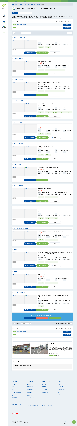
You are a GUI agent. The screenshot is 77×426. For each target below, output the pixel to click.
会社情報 (30, 417)
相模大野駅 (15, 367)
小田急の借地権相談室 (30, 398)
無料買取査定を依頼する (30, 387)
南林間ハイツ (17, 249)
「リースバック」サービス (30, 397)
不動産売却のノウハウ (30, 395)
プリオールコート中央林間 (19, 37)
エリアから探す (44, 389)
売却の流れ (28, 394)
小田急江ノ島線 (38, 4)
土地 (29, 12)
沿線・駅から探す (44, 387)
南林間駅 (27, 367)
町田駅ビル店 (67, 404)
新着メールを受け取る (68, 21)
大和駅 (34, 367)
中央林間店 (45, 405)
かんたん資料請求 (43, 317)
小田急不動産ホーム (44, 417)
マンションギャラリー (61, 389)
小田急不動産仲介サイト (15, 4)
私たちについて (60, 384)
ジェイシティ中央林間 (18, 143)
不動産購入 (21, 4)
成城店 (44, 404)
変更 (67, 24)
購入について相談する (15, 394)
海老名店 (38, 405)
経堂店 (41, 404)
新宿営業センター (36, 404)
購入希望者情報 (29, 392)
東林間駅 (19, 367)
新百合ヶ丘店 (47, 404)
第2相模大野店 (34, 405)
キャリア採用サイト (60, 386)
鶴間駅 (31, 367)
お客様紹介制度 (60, 387)
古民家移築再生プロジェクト (16, 398)
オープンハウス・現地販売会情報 (16, 392)
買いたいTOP (14, 384)
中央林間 (24, 24)
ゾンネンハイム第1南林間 (19, 292)
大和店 (49, 405)
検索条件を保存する (59, 21)
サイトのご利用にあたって (15, 417)
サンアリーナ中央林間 (18, 100)
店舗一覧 (59, 392)
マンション (25, 4)
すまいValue (51, 417)
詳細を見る (55, 52)
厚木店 (42, 405)
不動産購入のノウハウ (15, 397)
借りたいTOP (44, 384)
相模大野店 (30, 405)
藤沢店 (51, 405)
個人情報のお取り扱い (23, 417)
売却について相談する (30, 389)
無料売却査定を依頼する (30, 386)
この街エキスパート (60, 394)
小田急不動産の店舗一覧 (16, 404)
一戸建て (22, 12)
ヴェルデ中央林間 (17, 207)
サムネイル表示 (17, 32)
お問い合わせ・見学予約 (30, 52)
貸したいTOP (44, 386)
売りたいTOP (29, 384)
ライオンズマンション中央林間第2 (21, 228)
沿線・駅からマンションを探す (31, 4)
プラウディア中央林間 (18, 58)
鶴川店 (61, 404)
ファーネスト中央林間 (18, 164)
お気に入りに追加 (43, 52)
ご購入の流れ (14, 395)
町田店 (64, 404)
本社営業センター (30, 404)
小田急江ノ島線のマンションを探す (43, 367)
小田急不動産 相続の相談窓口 (54, 404)
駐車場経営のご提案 (45, 392)
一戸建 (13, 387)
